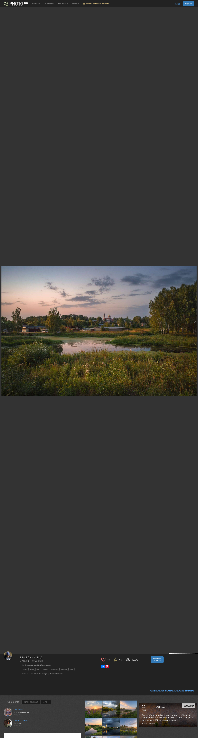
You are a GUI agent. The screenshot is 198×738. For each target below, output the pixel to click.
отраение (54, 669)
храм (71, 669)
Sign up (188, 4)
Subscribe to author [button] (157, 659)
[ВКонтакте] (103, 666)
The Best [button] (62, 4)
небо (38, 669)
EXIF (45, 702)
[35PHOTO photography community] (16, 3)
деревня (64, 669)
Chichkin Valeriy (20, 720)
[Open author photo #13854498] (93, 709)
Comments (13, 702)
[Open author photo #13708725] (111, 727)
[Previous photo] (3, 321)
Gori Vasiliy (18, 710)
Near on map (31, 702)
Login (177, 4)
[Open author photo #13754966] (128, 709)
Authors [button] (48, 4)
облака (45, 669)
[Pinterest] (107, 666)
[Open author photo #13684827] (128, 727)
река (32, 669)
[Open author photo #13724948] (93, 727)
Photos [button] (35, 4)
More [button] (75, 4)
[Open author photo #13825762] (111, 709)
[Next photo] (195, 321)
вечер (25, 669)
